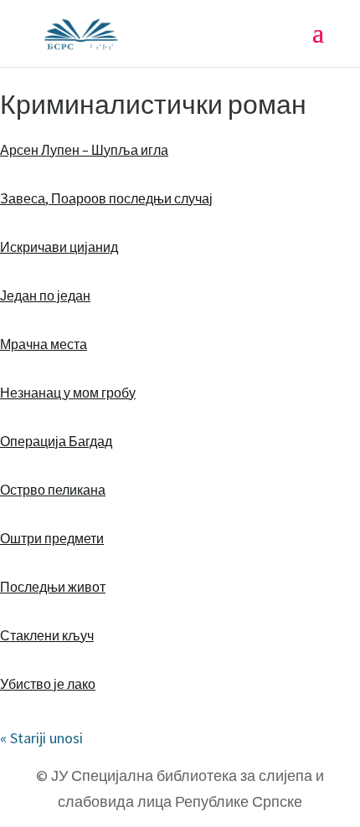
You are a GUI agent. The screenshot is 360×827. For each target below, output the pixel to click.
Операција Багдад (56, 441)
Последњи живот (52, 586)
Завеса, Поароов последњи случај (106, 198)
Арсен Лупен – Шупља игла (84, 149)
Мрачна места (43, 344)
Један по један (45, 295)
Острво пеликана (52, 489)
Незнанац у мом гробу (68, 392)
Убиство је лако (47, 683)
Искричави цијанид (59, 247)
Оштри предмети (52, 538)
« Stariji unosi (41, 737)
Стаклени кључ (47, 635)
